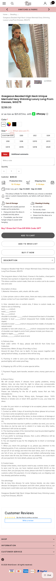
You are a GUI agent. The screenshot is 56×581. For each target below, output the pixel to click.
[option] (28, 9)
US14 (8, 147)
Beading (13, 14)
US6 (8, 141)
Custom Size (7, 135)
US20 (48, 147)
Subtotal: (5, 177)
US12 (48, 141)
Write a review (28, 521)
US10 (35, 141)
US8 (21, 141)
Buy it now (28, 252)
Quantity (4, 167)
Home (5, 14)
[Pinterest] (2, 559)
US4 (48, 135)
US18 (35, 147)
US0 (21, 135)
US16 (21, 147)
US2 (34, 135)
